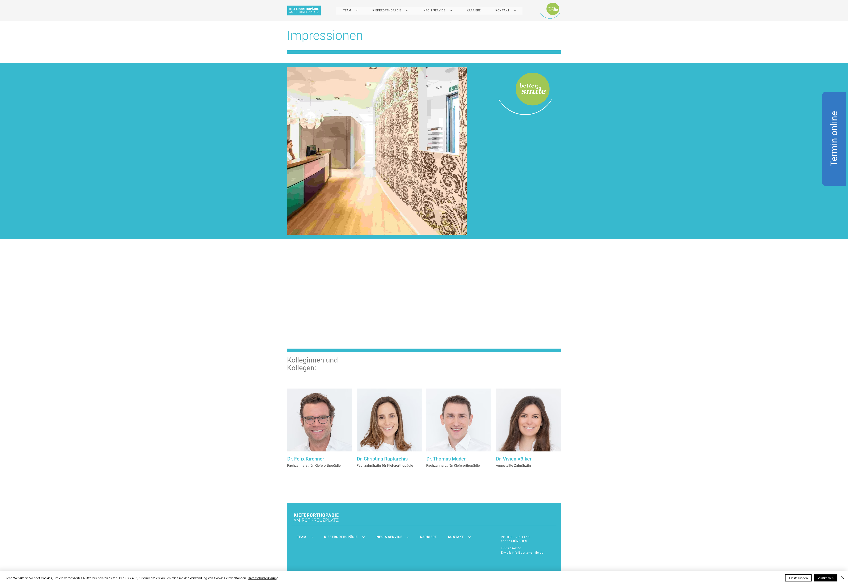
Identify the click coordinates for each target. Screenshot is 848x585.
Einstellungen (798, 578)
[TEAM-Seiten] (357, 10)
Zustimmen (826, 578)
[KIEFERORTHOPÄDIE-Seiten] (407, 10)
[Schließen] (842, 577)
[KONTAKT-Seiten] (515, 10)
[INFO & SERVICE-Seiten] (451, 10)
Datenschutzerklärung (263, 578)
